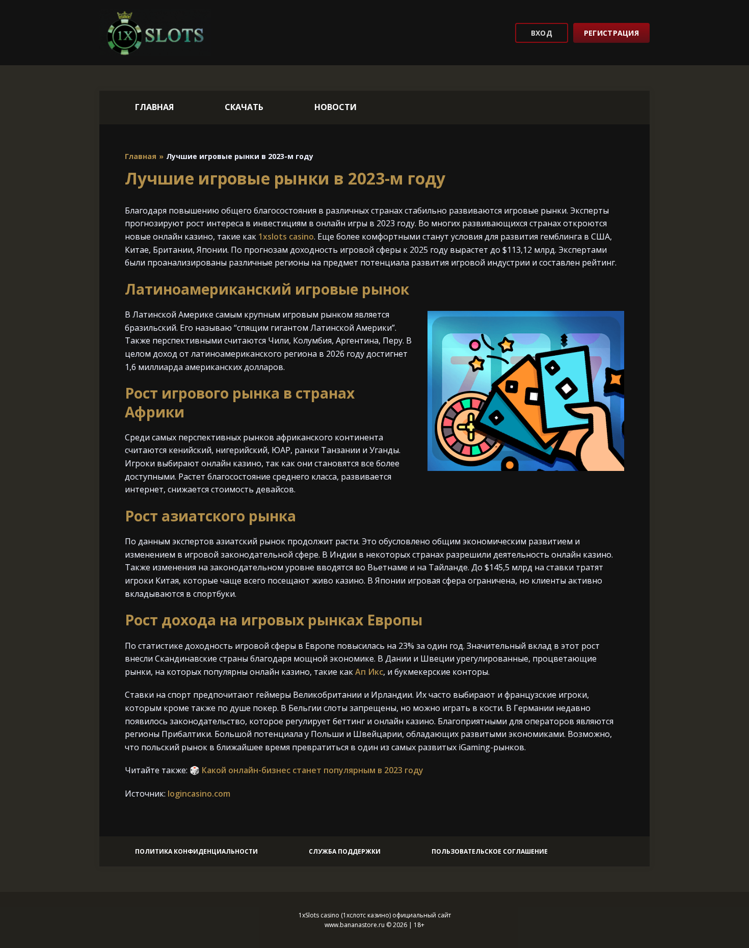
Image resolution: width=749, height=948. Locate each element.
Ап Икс (369, 671)
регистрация (611, 33)
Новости (335, 107)
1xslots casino (286, 236)
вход (541, 33)
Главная (154, 107)
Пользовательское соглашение (490, 851)
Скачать (244, 107)
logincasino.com (199, 793)
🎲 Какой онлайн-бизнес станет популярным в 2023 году (306, 770)
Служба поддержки (345, 851)
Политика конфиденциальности (196, 851)
